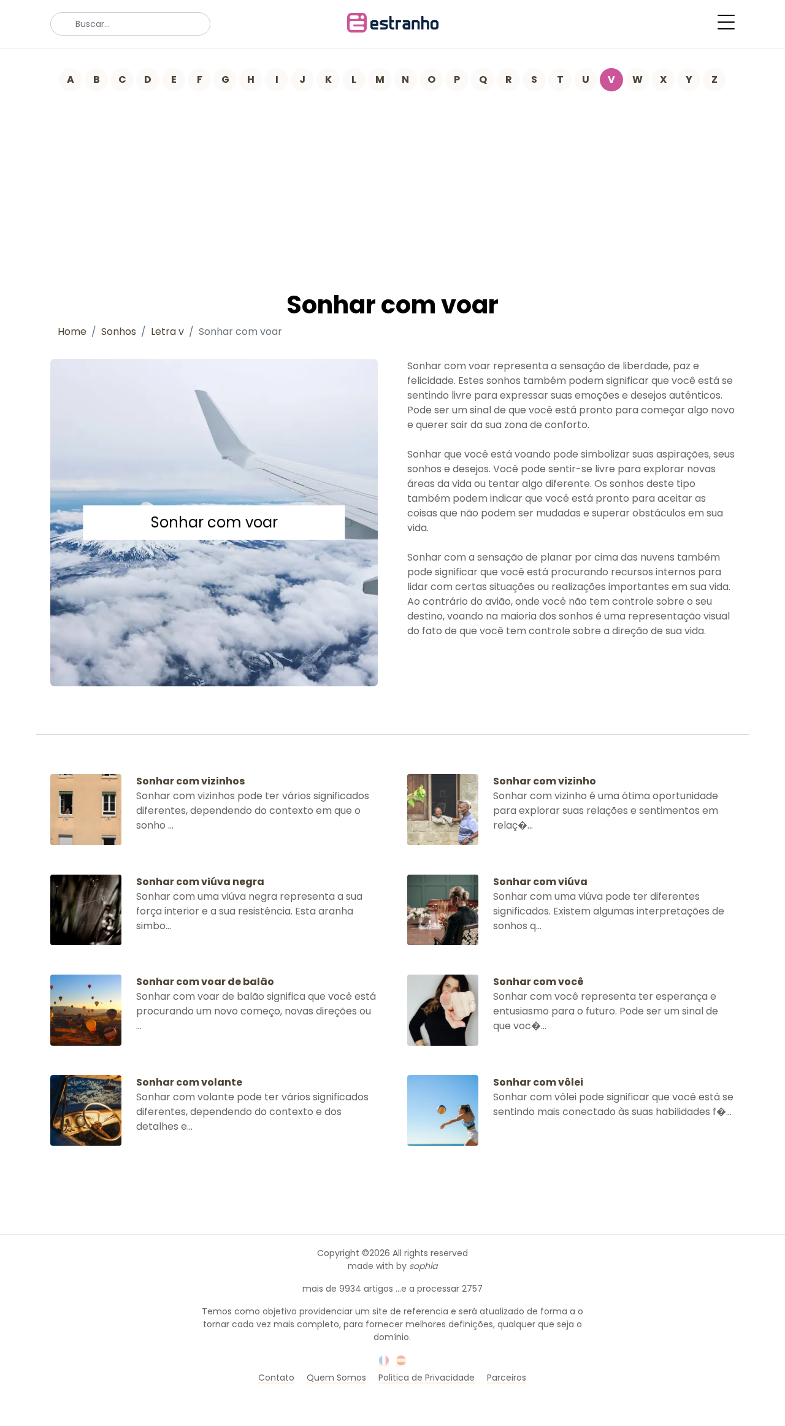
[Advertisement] (392, 183)
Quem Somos (336, 1377)
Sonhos (118, 331)
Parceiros (506, 1377)
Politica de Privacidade (426, 1377)
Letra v (167, 331)
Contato (276, 1377)
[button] (726, 22)
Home (72, 331)
